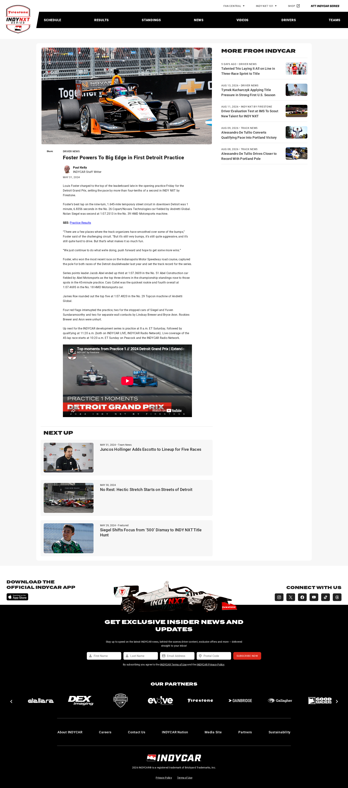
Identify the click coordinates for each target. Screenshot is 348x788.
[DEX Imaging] (80, 700)
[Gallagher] (280, 700)
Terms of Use (184, 777)
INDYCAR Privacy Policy (210, 664)
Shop (291, 6)
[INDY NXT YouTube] (314, 597)
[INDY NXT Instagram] (279, 597)
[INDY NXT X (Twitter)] (290, 597)
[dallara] (40, 700)
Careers (105, 732)
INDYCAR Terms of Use (173, 664)
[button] (11, 701)
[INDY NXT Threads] (337, 597)
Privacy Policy (164, 777)
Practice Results (80, 222)
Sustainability (280, 732)
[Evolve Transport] (160, 700)
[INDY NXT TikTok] (325, 597)
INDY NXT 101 (265, 6)
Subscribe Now (247, 655)
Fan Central (232, 6)
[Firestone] (200, 700)
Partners (245, 732)
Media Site (213, 732)
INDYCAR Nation (175, 732)
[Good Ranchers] (319, 700)
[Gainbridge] (240, 700)
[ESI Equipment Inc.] (120, 700)
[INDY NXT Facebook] (302, 597)
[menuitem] (52, 20)
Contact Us (136, 732)
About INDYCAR (69, 732)
